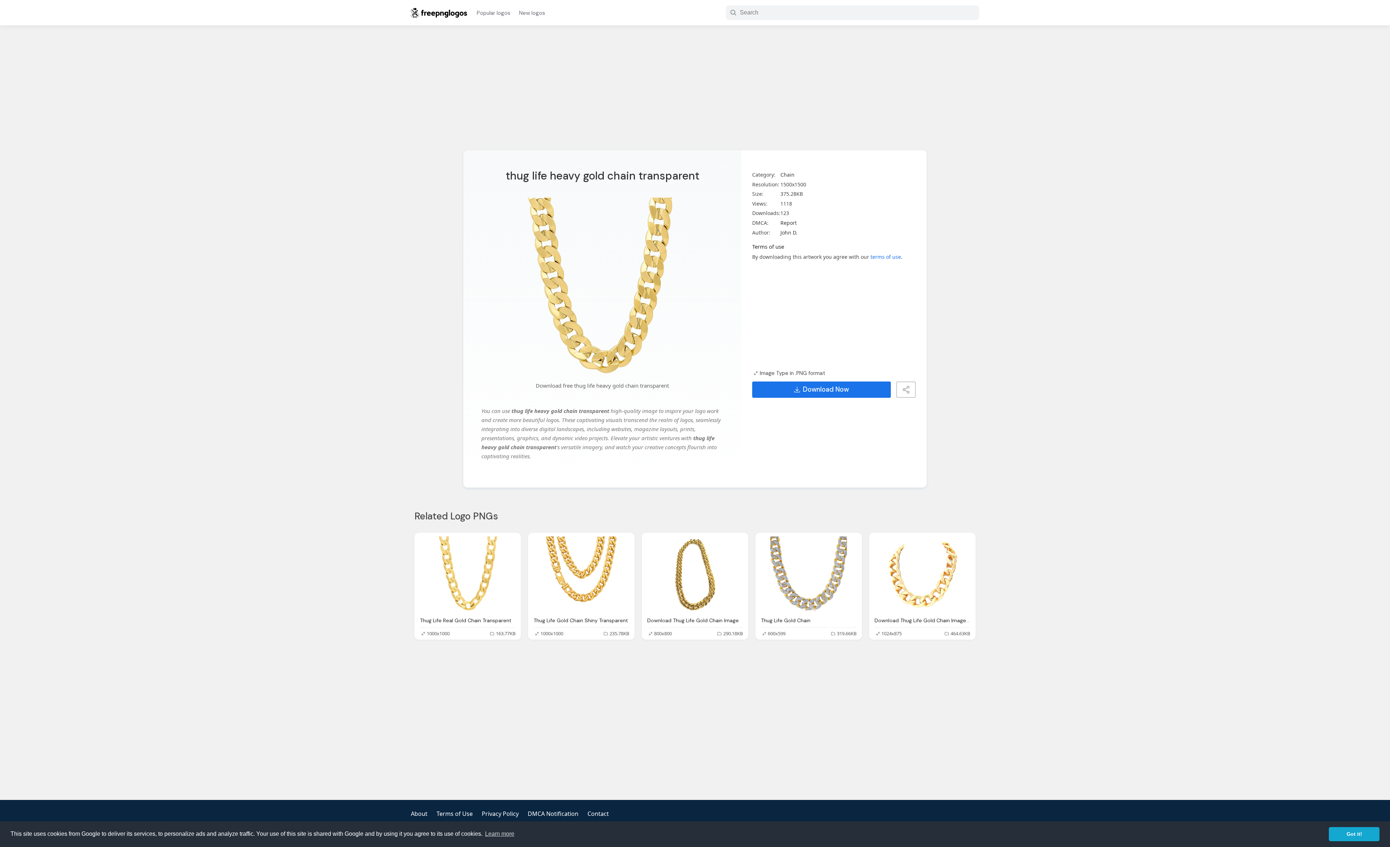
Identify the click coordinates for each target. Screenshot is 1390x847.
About (419, 814)
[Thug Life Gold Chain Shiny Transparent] (581, 574)
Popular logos (493, 13)
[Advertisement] (695, 92)
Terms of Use (455, 814)
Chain (787, 174)
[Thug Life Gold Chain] (808, 574)
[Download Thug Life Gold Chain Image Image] (922, 574)
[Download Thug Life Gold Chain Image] (695, 574)
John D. (788, 232)
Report (788, 222)
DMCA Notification (553, 814)
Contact (598, 814)
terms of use (886, 256)
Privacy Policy (500, 814)
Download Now (826, 389)
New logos (532, 13)
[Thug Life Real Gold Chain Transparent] (467, 574)
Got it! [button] (1354, 834)
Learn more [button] (499, 834)
